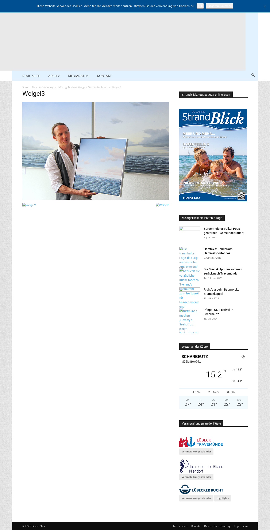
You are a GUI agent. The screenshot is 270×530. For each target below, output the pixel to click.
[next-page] (188, 330)
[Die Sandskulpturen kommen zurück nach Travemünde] (189, 274)
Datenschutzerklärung (217, 526)
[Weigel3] (95, 198)
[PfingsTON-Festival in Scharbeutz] (189, 315)
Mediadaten (180, 526)
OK (200, 6)
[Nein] (265, 6)
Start (25, 87)
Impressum (241, 526)
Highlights (223, 498)
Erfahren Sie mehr (219, 6)
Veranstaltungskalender (196, 451)
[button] (253, 75)
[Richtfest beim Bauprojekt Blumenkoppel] (189, 294)
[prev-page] (182, 330)
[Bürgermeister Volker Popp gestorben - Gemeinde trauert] (189, 234)
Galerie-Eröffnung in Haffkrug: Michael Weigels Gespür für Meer (70, 87)
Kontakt (195, 526)
